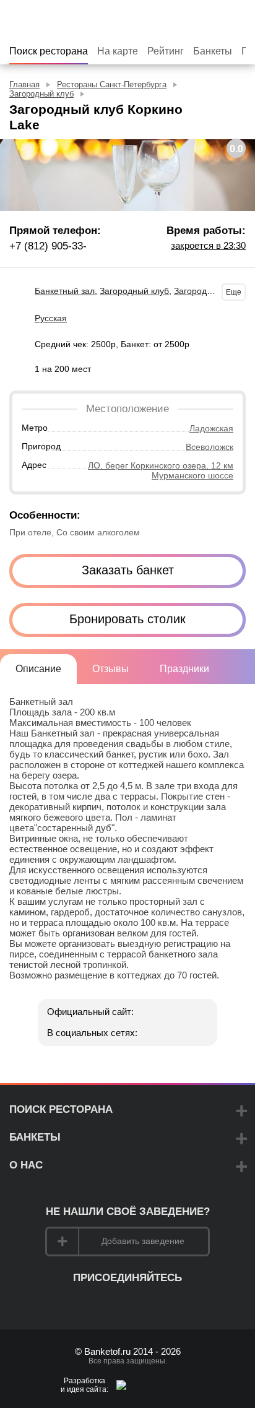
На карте (117, 51)
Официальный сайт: (90, 1011)
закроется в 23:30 (208, 245)
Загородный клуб (134, 291)
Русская (51, 318)
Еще (233, 292)
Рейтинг (165, 51)
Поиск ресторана (48, 51)
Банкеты (212, 51)
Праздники (184, 668)
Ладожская (211, 428)
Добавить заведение (143, 1241)
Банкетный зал (65, 291)
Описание (38, 668)
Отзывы (110, 668)
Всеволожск (209, 447)
